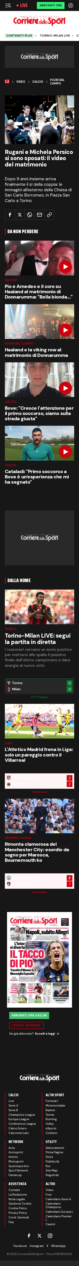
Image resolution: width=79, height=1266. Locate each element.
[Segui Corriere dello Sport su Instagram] (50, 1235)
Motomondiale (55, 1105)
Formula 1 (52, 1101)
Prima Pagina (54, 1152)
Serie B (13, 1110)
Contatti (14, 1190)
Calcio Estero (18, 1128)
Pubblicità (52, 1161)
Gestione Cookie (20, 1203)
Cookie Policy (18, 1208)
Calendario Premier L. (59, 1218)
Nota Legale (17, 1199)
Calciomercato (19, 1133)
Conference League (22, 1124)
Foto (49, 1194)
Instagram (37, 1246)
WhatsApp (58, 1246)
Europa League (19, 1119)
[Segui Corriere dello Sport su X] (39, 1235)
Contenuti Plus (19, 36)
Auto (12, 1148)
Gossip (11, 280)
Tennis (50, 1115)
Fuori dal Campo (19, 343)
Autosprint (16, 1152)
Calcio (37, 82)
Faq (11, 1222)
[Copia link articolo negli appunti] (49, 215)
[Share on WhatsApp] (29, 215)
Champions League (22, 1115)
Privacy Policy (18, 1213)
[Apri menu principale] (8, 5)
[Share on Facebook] (10, 215)
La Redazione (18, 1194)
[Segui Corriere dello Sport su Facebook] (29, 1235)
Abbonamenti (55, 1148)
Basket (50, 1110)
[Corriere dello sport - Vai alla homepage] (39, 21)
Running (51, 1119)
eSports (51, 1128)
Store (49, 1157)
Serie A (11, 629)
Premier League (18, 838)
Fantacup (15, 1175)
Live (24, 5)
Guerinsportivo (19, 1166)
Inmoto (13, 1157)
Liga (8, 743)
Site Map (51, 1170)
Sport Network (18, 1170)
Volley (50, 1124)
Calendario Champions (53, 1205)
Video (20, 82)
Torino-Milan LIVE (55, 36)
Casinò (50, 1224)
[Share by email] (39, 215)
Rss (48, 1166)
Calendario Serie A (58, 1199)
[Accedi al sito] (71, 5)
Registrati (52, 1175)
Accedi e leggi (45, 1033)
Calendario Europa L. (60, 1212)
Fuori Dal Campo (57, 81)
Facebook (20, 1246)
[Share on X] (20, 215)
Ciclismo (51, 1133)
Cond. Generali (19, 1217)
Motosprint (16, 1161)
